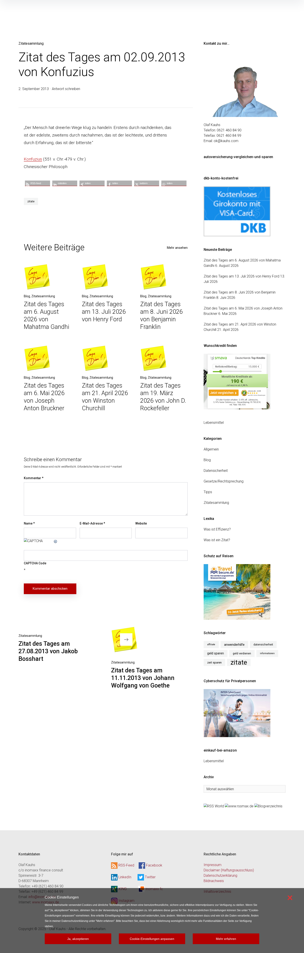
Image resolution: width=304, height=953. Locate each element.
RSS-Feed (126, 865)
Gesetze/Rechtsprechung (223, 481)
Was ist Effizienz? (217, 529)
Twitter (150, 877)
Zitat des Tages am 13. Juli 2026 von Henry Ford (104, 312)
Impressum (212, 865)
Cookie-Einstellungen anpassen (152, 939)
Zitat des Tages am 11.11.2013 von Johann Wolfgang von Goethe (142, 678)
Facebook (154, 865)
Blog (27, 296)
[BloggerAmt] (268, 806)
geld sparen (215, 653)
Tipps (208, 492)
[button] (37, 183)
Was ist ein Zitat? (217, 540)
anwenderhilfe (234, 645)
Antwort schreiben (66, 89)
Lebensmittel (214, 422)
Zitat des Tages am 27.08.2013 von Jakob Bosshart (48, 651)
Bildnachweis (214, 881)
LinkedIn (124, 877)
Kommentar (33, 478)
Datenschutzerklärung (220, 875)
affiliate (211, 644)
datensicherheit (263, 644)
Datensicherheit (216, 470)
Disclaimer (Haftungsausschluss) (229, 870)
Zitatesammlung (31, 43)
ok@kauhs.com (226, 141)
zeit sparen (214, 662)
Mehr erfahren (226, 939)
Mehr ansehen (177, 248)
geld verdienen (242, 653)
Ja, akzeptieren (78, 939)
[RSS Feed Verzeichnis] (214, 806)
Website (141, 523)
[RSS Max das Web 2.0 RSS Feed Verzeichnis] (239, 806)
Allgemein (211, 449)
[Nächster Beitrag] (124, 639)
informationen (267, 653)
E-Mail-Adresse (92, 523)
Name (29, 523)
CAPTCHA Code (35, 563)
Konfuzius (33, 159)
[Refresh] (55, 541)
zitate (30, 201)
